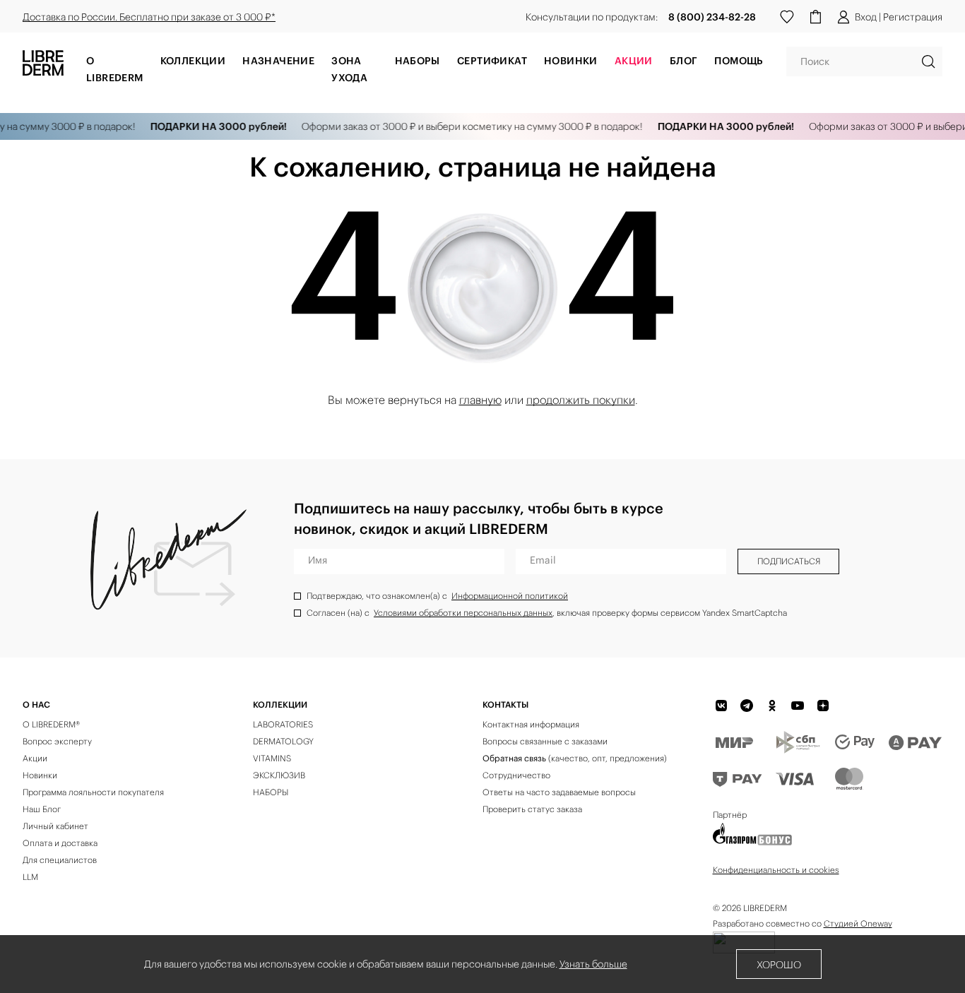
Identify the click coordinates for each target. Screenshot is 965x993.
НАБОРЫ (270, 792)
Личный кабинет (55, 826)
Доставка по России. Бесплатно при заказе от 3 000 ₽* (149, 17)
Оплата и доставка (60, 843)
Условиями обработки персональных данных (463, 612)
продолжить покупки (580, 400)
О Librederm (114, 69)
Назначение (278, 60)
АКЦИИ (634, 60)
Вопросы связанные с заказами (545, 741)
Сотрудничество (516, 775)
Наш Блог (42, 809)
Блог (684, 60)
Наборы (417, 60)
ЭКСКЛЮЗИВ (279, 775)
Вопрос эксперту (57, 741)
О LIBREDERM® (51, 724)
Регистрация (912, 17)
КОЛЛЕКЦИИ (280, 704)
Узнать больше (593, 964)
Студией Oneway (858, 923)
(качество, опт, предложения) (574, 758)
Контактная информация (530, 724)
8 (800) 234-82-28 (712, 17)
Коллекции (193, 60)
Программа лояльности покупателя (93, 792)
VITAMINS (272, 758)
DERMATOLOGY (283, 741)
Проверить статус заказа (532, 809)
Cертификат (492, 60)
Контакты (505, 704)
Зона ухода (349, 69)
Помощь (738, 60)
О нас (36, 704)
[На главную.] (43, 67)
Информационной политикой (509, 595)
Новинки (571, 60)
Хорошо (779, 964)
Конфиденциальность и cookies (776, 869)
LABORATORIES (283, 724)
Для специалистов (60, 860)
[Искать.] (928, 61)
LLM (30, 877)
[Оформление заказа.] (815, 17)
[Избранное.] (787, 17)
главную (480, 400)
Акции (35, 758)
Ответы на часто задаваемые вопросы (559, 792)
